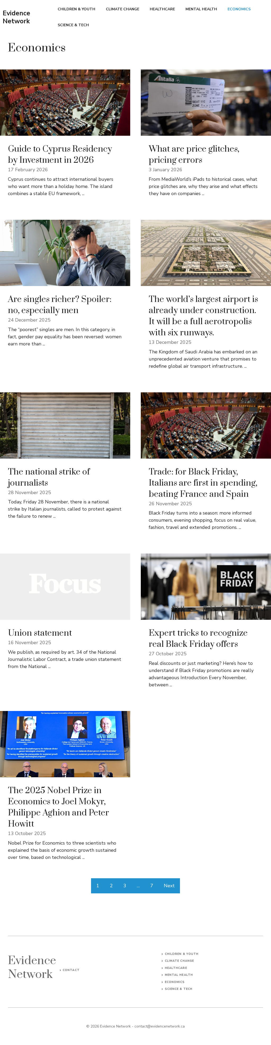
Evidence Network (16, 17)
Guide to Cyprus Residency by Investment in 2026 (60, 155)
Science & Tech (73, 25)
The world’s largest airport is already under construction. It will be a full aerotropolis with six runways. (203, 316)
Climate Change (122, 9)
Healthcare (162, 9)
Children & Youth (76, 9)
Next (169, 885)
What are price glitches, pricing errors (194, 155)
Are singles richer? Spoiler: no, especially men (59, 305)
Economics (239, 9)
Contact (71, 970)
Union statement (40, 633)
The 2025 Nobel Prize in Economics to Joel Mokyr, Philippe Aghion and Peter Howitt (58, 807)
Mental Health (201, 9)
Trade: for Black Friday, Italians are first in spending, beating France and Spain (203, 483)
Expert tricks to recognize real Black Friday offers (198, 639)
